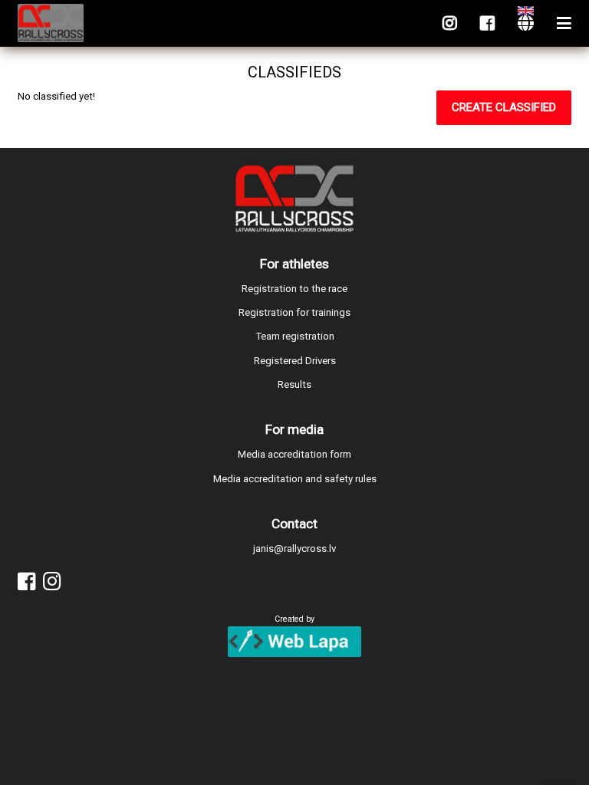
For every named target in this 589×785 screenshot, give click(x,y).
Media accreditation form (294, 454)
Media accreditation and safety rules (295, 478)
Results (294, 384)
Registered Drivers (295, 360)
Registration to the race (294, 288)
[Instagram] (450, 23)
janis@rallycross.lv (294, 548)
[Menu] (564, 23)
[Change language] (526, 23)
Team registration (294, 336)
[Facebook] (487, 23)
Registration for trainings (294, 312)
